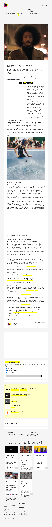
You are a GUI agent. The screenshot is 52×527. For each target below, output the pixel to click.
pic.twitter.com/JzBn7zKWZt (14, 291)
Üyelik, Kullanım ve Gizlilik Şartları (10, 512)
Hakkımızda (6, 509)
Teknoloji (28, 509)
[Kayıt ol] (42, 376)
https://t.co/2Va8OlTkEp (13, 279)
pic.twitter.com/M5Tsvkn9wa (26, 279)
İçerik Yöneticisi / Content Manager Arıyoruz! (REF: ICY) (22, 399)
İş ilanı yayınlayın (22, 513)
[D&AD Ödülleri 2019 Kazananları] (40, 449)
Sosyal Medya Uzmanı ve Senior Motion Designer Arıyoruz (23, 388)
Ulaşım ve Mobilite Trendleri (10, 15)
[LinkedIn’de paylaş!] (28, 83)
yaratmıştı (33, 92)
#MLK (27, 301)
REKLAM (43, 322)
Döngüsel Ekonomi (22, 13)
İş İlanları (45, 21)
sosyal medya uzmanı (15, 390)
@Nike (21, 278)
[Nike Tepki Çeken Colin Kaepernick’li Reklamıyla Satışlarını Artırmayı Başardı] (26, 449)
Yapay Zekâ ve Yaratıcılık (34, 13)
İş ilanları (8, 386)
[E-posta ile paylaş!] (31, 83)
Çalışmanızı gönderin (23, 511)
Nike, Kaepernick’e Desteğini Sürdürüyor (17, 235)
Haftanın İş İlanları (11, 372)
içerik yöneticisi (14, 401)
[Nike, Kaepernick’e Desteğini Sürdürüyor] (26, 475)
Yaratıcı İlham (22, 15)
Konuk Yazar (15, 323)
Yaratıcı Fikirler (22, 505)
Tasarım (24, 509)
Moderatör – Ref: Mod (15, 405)
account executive (14, 395)
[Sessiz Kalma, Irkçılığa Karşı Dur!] (11, 449)
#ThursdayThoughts (17, 311)
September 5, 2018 (31, 266)
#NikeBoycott (17, 272)
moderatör (13, 407)
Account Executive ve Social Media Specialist (20, 394)
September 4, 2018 (26, 293)
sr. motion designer (23, 390)
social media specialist (22, 395)
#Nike (36, 290)
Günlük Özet (9, 368)
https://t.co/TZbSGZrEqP (13, 313)
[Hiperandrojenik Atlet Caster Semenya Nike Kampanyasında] (11, 475)
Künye (5, 510)
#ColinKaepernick (30, 290)
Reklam (20, 509)
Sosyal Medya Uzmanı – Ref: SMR (18, 411)
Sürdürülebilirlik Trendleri (10, 13)
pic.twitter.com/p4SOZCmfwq (36, 301)
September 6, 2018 (28, 315)
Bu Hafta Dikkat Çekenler (12, 370)
